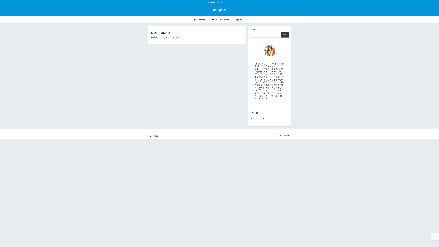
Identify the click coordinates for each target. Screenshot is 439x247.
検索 (253, 30)
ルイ (270, 59)
